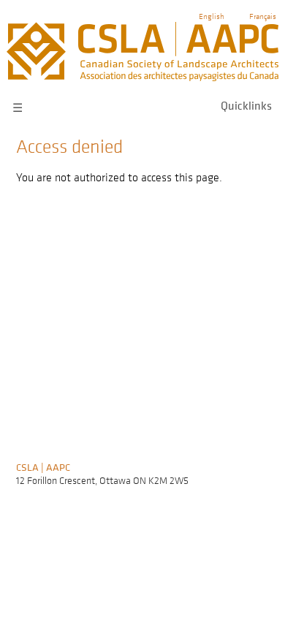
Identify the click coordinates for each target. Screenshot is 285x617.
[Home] (142, 28)
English (211, 15)
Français (262, 15)
